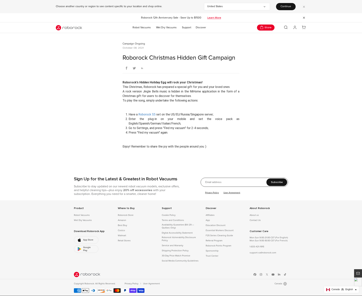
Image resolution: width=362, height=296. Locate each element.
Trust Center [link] (212, 256)
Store (268, 27)
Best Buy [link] (122, 225)
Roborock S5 (147, 114)
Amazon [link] (122, 220)
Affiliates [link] (210, 215)
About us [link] (254, 215)
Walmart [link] (122, 235)
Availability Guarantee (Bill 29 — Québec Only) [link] (178, 226)
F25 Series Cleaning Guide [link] (219, 235)
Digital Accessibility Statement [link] (177, 233)
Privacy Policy (212, 193)
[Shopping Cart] (304, 27)
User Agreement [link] (151, 284)
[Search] (286, 27)
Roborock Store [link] (125, 215)
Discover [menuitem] (201, 27)
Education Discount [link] (215, 225)
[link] (86, 240)
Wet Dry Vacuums (166, 27)
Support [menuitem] (186, 27)
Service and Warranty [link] (172, 245)
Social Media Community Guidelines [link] (180, 261)
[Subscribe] (358, 273)
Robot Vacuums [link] (82, 215)
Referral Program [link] (214, 241)
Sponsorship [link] (212, 251)
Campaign (128, 43)
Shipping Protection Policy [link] (175, 251)
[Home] (69, 27)
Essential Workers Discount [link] (220, 230)
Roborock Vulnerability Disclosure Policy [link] (179, 239)
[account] (295, 27)
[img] (87, 274)
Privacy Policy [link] (132, 284)
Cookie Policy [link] (169, 215)
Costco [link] (121, 230)
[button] (358, 282)
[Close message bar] (304, 17)
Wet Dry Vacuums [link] (83, 220)
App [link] (208, 220)
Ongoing (140, 43)
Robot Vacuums (142, 27)
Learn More (214, 18)
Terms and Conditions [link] (173, 220)
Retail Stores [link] (124, 241)
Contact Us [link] (255, 220)
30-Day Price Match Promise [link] (176, 256)
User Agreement (231, 193)
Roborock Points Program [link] (218, 246)
